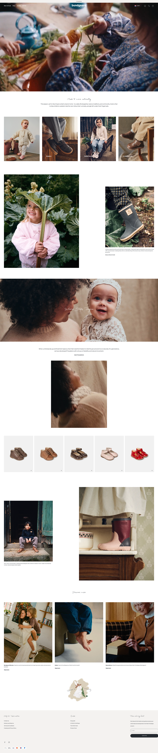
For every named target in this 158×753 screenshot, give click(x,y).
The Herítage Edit (127, 156)
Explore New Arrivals (79, 50)
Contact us (6, 721)
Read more (57, 668)
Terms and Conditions (9, 725)
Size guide (72, 721)
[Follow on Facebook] (5, 742)
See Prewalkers (79, 355)
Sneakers (48, 156)
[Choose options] (31, 470)
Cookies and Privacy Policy (10, 728)
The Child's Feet (74, 725)
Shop (14, 5)
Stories (24, 5)
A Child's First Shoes (75, 723)
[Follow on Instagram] (9, 742)
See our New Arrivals (110, 254)
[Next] (150, 453)
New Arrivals (7, 5)
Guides (19, 5)
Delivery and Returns (9, 723)
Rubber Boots (88, 156)
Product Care (73, 728)
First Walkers (11, 156)
